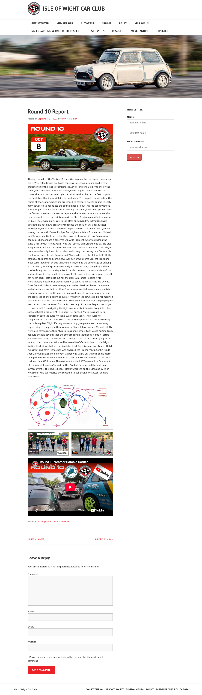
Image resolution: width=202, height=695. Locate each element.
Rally (123, 23)
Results (117, 31)
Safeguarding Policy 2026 (172, 689)
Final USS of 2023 (103, 538)
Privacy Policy (114, 689)
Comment (33, 574)
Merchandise (140, 31)
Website (32, 641)
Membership (65, 23)
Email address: (135, 141)
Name (31, 611)
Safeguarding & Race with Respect (56, 31)
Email (31, 626)
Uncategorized (44, 521)
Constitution (95, 689)
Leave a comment (61, 521)
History (94, 31)
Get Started (40, 23)
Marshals (142, 23)
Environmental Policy (140, 689)
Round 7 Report (36, 538)
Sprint (107, 23)
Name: (130, 116)
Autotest (88, 23)
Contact (162, 31)
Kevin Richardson (69, 118)
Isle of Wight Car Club (74, 8)
